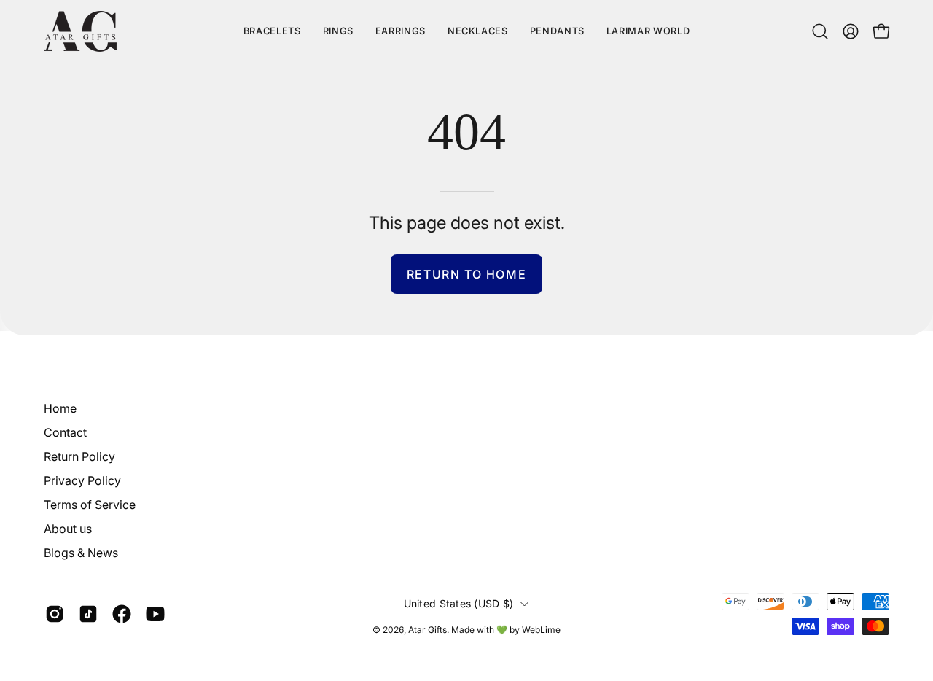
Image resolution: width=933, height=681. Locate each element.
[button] (648, 31)
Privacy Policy (82, 480)
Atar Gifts (427, 629)
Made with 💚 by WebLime (506, 629)
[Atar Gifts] (80, 31)
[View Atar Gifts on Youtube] (155, 615)
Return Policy (79, 456)
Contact (65, 432)
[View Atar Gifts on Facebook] (122, 615)
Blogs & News (81, 552)
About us (68, 528)
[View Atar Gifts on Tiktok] (88, 615)
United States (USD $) (459, 603)
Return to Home (466, 274)
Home (60, 408)
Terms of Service (90, 504)
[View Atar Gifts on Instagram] (55, 615)
